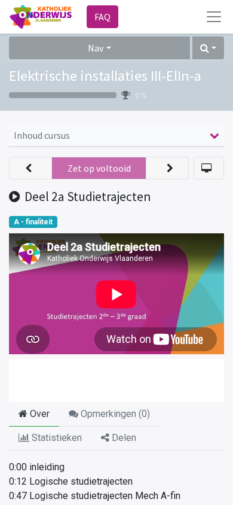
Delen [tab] (122, 437)
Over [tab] (38, 413)
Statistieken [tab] (55, 437)
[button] (208, 47)
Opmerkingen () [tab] (114, 413)
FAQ (102, 17)
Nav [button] (95, 48)
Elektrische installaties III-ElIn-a (105, 75)
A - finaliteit (33, 222)
